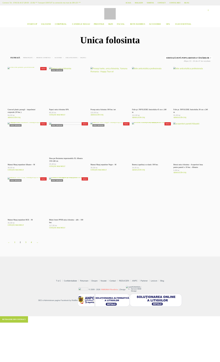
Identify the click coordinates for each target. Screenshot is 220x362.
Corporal (61, 24)
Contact (162, 3)
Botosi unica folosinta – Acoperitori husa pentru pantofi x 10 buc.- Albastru (188, 166)
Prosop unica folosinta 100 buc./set (103, 110)
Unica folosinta (71, 57)
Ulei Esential (183, 24)
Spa (168, 24)
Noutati (103, 281)
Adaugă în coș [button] (14, 117)
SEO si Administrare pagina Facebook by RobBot (58, 300)
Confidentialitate (70, 281)
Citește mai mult (57, 115)
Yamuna (150, 3)
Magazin (139, 3)
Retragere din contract (14, 319)
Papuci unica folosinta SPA (59, 110)
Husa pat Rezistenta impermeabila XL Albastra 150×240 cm (66, 159)
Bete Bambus (137, 24)
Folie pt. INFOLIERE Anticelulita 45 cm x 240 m (149, 111)
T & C (58, 281)
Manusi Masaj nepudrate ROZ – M (20, 220)
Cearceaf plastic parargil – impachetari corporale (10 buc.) (21, 111)
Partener (144, 281)
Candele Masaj (81, 24)
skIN (110, 24)
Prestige (99, 24)
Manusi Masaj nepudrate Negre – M (103, 165)
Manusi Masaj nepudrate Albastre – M (21, 165)
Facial (121, 24)
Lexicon (154, 281)
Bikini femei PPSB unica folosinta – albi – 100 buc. (66, 221)
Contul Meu (175, 3)
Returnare (84, 281)
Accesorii (155, 24)
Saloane (46, 24)
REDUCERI (124, 281)
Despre (94, 281)
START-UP (32, 24)
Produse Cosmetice (43, 57)
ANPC (135, 281)
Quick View (28, 103)
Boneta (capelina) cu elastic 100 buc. (145, 165)
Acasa (128, 3)
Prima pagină (27, 57)
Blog (186, 3)
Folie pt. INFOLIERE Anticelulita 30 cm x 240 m (190, 111)
